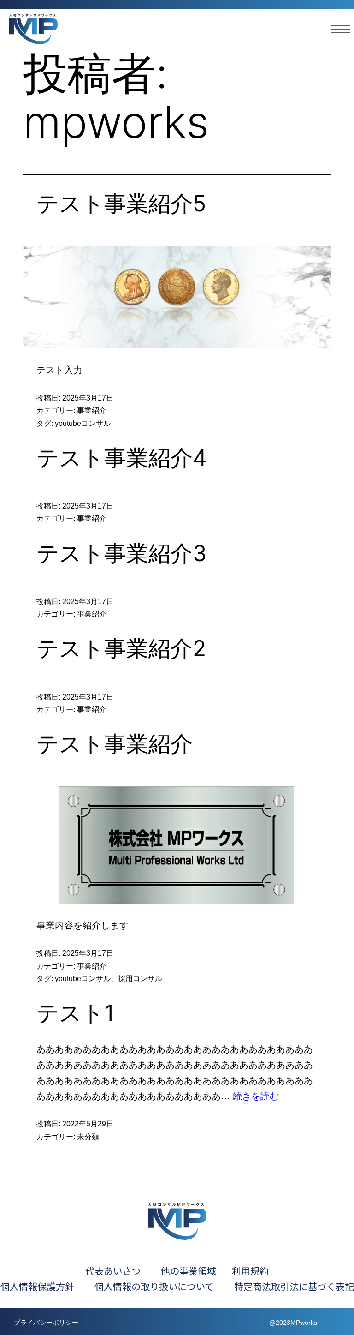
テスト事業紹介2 (121, 648)
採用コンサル (140, 978)
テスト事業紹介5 (121, 203)
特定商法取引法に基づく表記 (294, 1286)
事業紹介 (91, 410)
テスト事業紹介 (114, 743)
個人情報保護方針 (37, 1286)
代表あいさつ (113, 1270)
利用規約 (250, 1270)
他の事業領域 (188, 1270)
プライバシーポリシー (46, 1322)
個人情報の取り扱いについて (163, 1286)
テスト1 (75, 1012)
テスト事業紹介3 (121, 553)
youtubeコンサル (83, 423)
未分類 (88, 1137)
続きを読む (256, 1096)
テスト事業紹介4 (121, 457)
